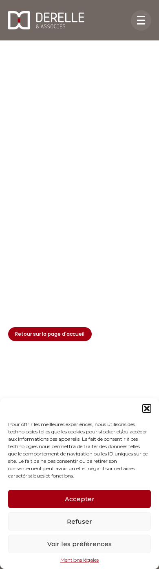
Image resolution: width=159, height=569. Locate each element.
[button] (147, 408)
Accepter (80, 499)
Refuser (79, 521)
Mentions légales (79, 560)
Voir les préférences (79, 544)
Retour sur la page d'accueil (49, 333)
